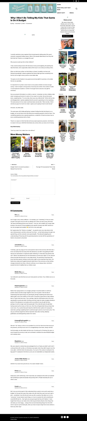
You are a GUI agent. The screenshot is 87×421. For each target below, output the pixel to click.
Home (59, 4)
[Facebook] (74, 1)
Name (13, 198)
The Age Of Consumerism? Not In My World (45, 167)
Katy (13, 23)
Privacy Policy (14, 419)
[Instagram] (76, 1)
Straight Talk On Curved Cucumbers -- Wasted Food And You (20, 167)
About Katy (61, 12)
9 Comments (29, 23)
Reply (53, 214)
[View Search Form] (76, 8)
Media (72, 12)
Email (28, 198)
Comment (14, 179)
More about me (67, 36)
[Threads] (79, 1)
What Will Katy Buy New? (64, 8)
